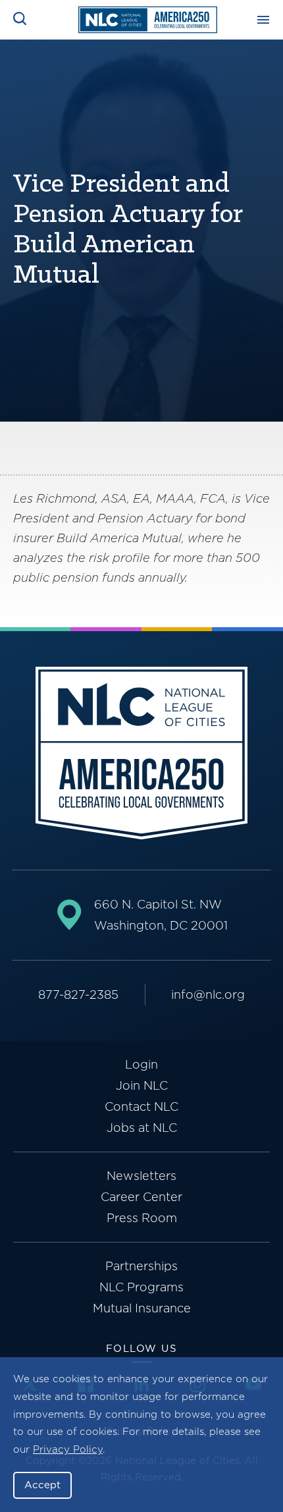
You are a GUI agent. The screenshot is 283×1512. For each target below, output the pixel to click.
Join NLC (142, 1085)
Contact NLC (141, 1106)
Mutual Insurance (142, 1308)
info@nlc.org (208, 994)
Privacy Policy (68, 1449)
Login (141, 1064)
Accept (42, 1485)
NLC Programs (141, 1287)
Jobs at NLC (142, 1127)
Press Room (142, 1218)
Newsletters (141, 1176)
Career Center (141, 1197)
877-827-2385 (78, 994)
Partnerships (141, 1266)
